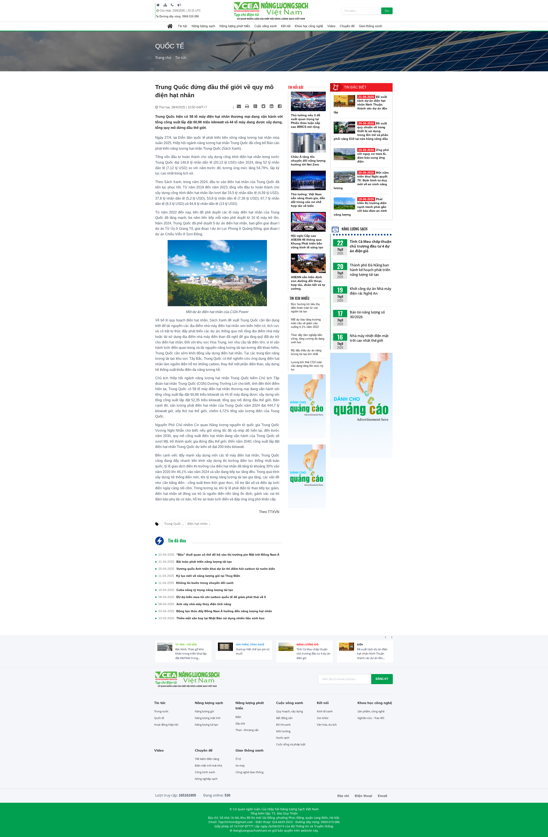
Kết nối (285, 26)
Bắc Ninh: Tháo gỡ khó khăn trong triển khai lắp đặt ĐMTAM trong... (191, 653)
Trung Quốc (172, 524)
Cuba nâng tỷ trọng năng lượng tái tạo (204, 590)
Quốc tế (159, 718)
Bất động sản (284, 718)
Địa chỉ (343, 796)
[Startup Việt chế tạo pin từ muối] (225, 650)
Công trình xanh (205, 772)
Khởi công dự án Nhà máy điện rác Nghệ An (370, 291)
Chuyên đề (347, 26)
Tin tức (182, 26)
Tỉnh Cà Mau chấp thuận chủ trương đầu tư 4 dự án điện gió (371, 246)
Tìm (387, 11)
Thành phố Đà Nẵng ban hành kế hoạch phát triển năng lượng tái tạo (370, 270)
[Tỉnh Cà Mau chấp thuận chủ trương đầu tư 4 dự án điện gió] (285, 650)
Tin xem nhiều (299, 298)
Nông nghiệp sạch (206, 779)
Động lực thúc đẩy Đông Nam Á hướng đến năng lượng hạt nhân (224, 611)
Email (382, 796)
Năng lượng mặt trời (207, 718)
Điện (360, 644)
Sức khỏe (322, 718)
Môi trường (283, 731)
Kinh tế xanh (325, 711)
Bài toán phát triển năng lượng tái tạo (204, 561)
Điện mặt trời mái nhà (208, 765)
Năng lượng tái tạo (206, 725)
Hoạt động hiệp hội (166, 725)
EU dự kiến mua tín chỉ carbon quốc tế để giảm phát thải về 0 (221, 597)
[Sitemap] (165, 5)
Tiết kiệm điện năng (207, 759)
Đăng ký (382, 678)
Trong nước (161, 711)
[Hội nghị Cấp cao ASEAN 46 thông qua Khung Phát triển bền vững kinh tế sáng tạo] (308, 222)
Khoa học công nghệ (309, 26)
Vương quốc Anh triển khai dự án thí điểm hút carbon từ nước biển (225, 568)
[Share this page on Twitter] (263, 106)
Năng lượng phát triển (234, 26)
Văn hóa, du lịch (327, 725)
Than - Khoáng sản (247, 730)
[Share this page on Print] (247, 106)
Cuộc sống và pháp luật (290, 744)
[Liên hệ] (172, 5)
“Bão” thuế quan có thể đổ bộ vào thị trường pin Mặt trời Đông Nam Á (227, 554)
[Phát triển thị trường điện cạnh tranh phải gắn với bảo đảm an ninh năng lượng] (344, 203)
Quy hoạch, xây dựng (289, 711)
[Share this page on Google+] (255, 106)
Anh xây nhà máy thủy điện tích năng (203, 604)
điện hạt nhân (197, 524)
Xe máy (240, 765)
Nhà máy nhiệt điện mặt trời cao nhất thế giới (369, 338)
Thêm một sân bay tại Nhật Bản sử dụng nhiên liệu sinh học (220, 618)
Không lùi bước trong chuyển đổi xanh (205, 583)
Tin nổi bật (296, 87)
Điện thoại (363, 796)
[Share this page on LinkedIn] (271, 106)
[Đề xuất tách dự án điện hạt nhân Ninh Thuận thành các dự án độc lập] (344, 101)
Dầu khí (240, 723)
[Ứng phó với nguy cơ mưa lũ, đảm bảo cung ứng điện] (344, 154)
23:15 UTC (194, 10)
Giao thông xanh (370, 26)
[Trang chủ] (158, 5)
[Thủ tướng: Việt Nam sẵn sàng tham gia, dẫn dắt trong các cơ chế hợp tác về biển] (308, 180)
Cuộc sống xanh (265, 26)
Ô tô (238, 759)
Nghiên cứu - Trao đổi (370, 718)
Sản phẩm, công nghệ (250, 644)
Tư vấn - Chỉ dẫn (186, 644)
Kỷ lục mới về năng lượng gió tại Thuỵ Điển (208, 575)
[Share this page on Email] (239, 106)
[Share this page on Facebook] (280, 106)
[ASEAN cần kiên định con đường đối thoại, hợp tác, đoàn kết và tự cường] (308, 263)
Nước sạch (282, 738)
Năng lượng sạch (203, 26)
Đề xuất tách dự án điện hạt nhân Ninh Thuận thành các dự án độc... (372, 653)
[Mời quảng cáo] (179, 5)
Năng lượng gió (307, 644)
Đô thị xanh (283, 725)
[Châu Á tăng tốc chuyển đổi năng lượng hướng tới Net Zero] (308, 143)
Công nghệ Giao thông (249, 772)
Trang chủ (163, 57)
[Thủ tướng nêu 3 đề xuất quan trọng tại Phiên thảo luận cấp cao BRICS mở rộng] (308, 101)
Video (331, 26)
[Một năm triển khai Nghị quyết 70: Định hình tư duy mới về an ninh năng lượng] (344, 177)
